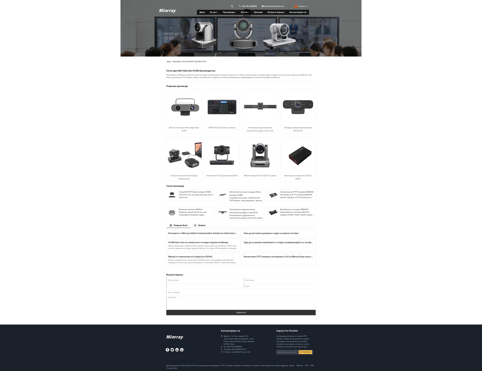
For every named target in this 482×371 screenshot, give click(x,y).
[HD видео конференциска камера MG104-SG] (298, 107)
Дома (202, 12)
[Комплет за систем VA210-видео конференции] (184, 155)
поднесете (241, 312)
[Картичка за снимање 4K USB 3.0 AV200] (298, 155)
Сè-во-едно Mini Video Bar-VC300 (194, 61)
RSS (306, 365)
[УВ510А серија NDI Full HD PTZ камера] (260, 155)
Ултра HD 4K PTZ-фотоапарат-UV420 (221, 176)
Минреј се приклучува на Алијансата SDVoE (190, 257)
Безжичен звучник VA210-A (191, 209)
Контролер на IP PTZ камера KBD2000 (296, 192)
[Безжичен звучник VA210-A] (172, 212)
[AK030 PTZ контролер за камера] (222, 107)
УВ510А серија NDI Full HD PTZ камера (260, 176)
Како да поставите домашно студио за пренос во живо (271, 233)
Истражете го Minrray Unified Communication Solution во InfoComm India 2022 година (203, 233)
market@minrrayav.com (274, 6)
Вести (244, 12)
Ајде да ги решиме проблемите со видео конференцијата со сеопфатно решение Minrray (279, 242)
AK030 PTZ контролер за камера (221, 128)
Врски (292, 365)
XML (312, 365)
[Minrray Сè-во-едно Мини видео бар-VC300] (184, 107)
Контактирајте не (298, 12)
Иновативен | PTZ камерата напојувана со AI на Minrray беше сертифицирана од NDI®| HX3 (279, 257)
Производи (228, 12)
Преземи (258, 12)
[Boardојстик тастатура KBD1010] (273, 212)
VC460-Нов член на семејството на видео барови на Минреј (198, 242)
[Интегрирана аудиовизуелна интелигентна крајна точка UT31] (222, 212)
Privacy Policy (171, 368)
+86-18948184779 (239, 349)
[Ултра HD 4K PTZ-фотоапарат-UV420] (222, 155)
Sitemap (299, 365)
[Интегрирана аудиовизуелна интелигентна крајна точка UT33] (260, 107)
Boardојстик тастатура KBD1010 (294, 209)
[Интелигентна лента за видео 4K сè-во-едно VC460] (222, 195)
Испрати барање (276, 12)
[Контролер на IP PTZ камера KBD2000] (273, 195)
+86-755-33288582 (249, 6)
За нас (213, 12)
